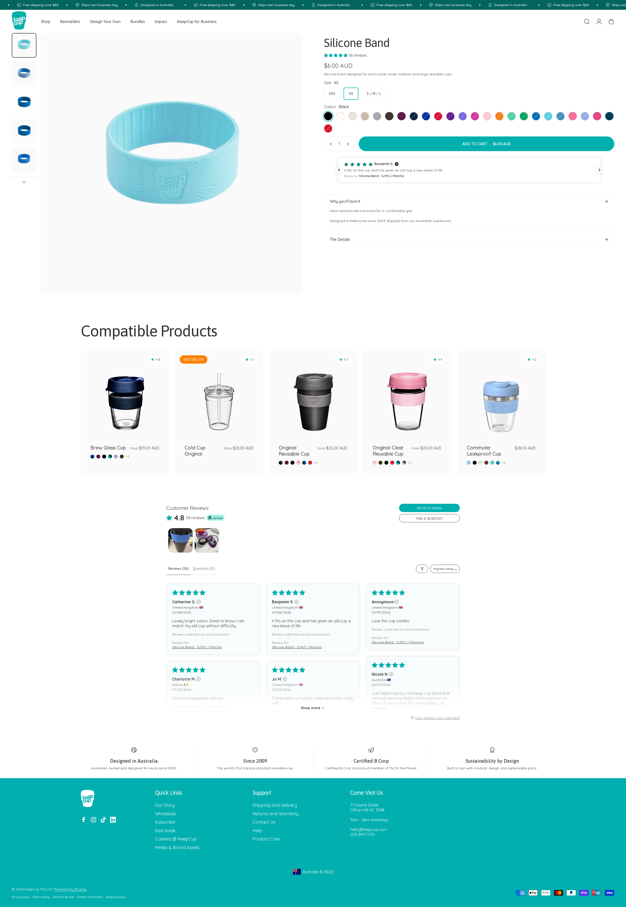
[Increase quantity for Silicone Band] (349, 144)
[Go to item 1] (180, 540)
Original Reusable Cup (294, 451)
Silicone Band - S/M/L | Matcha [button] (197, 647)
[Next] (289, 175)
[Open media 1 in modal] (171, 164)
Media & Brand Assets (177, 847)
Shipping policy (115, 897)
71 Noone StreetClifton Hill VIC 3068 (367, 807)
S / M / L (374, 94)
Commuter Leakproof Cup (484, 451)
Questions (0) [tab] (204, 568)
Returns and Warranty (275, 814)
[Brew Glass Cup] (125, 394)
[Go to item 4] (24, 131)
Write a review (429, 507)
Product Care (266, 839)
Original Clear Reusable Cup (388, 451)
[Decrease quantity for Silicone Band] (329, 144)
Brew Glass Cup (108, 448)
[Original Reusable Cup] (313, 394)
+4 (316, 462)
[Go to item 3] (24, 102)
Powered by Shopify (70, 889)
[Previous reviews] (339, 170)
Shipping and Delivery (275, 805)
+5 (128, 456)
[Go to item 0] (24, 45)
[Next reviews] (599, 170)
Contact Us (264, 822)
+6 (504, 462)
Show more (310, 708)
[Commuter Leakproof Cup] (501, 394)
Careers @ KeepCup (176, 839)
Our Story (165, 805)
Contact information (90, 897)
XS (351, 94)
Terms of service (63, 897)
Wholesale (165, 814)
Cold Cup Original (195, 451)
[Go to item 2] (24, 74)
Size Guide (165, 830)
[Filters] (422, 569)
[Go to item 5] (24, 159)
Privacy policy (21, 897)
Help (257, 830)
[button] (336, 55)
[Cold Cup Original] (219, 394)
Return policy (41, 897)
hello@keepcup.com (368, 829)
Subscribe (165, 822)
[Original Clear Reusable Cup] (407, 394)
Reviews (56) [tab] (178, 568)
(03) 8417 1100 (362, 834)
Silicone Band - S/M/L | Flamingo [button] (398, 642)
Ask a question (429, 518)
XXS (332, 94)
